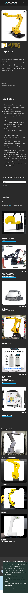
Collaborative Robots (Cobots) (8, 85)
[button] (24, 12)
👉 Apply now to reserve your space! (15, 588)
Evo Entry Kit (7, 415)
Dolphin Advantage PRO (8, 309)
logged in (11, 205)
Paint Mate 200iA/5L (8, 457)
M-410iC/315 (6, 343)
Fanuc (17, 186)
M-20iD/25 (4, 512)
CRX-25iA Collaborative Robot (8, 540)
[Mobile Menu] (23, 2)
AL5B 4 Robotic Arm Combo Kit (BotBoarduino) (8, 274)
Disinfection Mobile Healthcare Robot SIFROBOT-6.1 (8, 379)
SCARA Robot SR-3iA (8, 239)
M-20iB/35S (5, 485)
